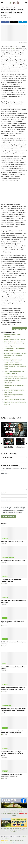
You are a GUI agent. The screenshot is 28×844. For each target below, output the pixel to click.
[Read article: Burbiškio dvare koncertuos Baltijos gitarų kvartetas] (14, 633)
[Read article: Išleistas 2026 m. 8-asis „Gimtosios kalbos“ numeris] (14, 658)
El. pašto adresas (6, 500)
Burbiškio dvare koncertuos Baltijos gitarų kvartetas (13, 643)
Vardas (3, 493)
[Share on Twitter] (14, 22)
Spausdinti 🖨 (19, 329)
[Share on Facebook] (5, 22)
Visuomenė (7, 811)
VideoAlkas (9, 813)
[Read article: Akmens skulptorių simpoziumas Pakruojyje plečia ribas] (14, 592)
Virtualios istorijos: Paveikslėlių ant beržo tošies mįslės (12, 622)
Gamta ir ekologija (7, 557)
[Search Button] (26, 2)
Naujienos (8, 7)
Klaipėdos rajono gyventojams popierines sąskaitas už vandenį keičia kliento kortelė (13, 688)
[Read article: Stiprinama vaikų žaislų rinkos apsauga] (14, 533)
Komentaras (5, 473)
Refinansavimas (17, 828)
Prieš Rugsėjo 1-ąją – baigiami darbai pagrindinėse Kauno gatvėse (11, 775)
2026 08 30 (4, 543)
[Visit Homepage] (14, 2)
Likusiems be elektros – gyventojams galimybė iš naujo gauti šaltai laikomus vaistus (12, 753)
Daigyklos (11, 830)
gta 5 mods (17, 830)
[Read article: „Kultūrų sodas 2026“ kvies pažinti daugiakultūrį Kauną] (14, 571)
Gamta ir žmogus (14, 811)
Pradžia (2, 7)
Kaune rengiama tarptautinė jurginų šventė (13, 560)
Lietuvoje (13, 7)
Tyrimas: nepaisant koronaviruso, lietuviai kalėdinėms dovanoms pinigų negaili (15, 367)
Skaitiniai (3, 813)
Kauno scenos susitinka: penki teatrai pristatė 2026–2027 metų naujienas (11, 732)
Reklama (17, 840)
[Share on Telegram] (23, 22)
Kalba (4, 663)
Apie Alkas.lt (4, 842)
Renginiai (12, 840)
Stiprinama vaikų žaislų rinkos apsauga (12, 541)
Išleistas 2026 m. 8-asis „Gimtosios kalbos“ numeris (13, 667)
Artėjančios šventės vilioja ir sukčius (14, 339)
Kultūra (4, 597)
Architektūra (6, 705)
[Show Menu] (2, 2)
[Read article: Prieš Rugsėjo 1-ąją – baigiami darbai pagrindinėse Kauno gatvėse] (14, 766)
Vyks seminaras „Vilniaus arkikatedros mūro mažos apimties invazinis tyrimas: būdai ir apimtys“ (13, 710)
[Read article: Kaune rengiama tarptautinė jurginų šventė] (14, 552)
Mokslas (22, 811)
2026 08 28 (4, 757)
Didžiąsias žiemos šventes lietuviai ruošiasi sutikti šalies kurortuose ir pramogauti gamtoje (14, 344)
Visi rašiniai (15, 813)
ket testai (3, 828)
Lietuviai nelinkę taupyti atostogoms (14, 399)
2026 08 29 (4, 670)
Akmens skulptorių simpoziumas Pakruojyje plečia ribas (13, 601)
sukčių (13, 49)
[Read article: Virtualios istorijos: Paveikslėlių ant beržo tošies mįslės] (14, 613)
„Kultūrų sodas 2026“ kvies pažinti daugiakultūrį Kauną (11, 580)
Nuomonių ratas (15, 810)
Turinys (21, 840)
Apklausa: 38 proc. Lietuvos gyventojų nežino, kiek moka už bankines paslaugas (15, 355)
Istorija (4, 576)
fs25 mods (9, 828)
